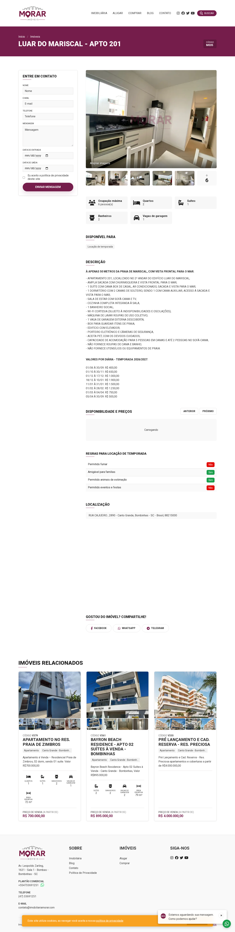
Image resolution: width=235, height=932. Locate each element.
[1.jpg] (184, 178)
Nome (26, 85)
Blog (150, 13)
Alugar (118, 13)
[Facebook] (183, 13)
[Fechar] (221, 915)
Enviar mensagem (48, 187)
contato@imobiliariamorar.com (36, 907)
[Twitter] (188, 13)
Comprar (134, 13)
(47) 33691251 (27, 896)
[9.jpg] (95, 178)
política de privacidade (109, 920)
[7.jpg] (162, 178)
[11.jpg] (140, 178)
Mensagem (28, 123)
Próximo (208, 411)
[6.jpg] (117, 178)
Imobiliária (99, 13)
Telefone (28, 111)
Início (21, 36)
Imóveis (35, 36)
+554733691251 (28, 885)
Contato (165, 13)
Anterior (189, 411)
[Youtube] (192, 13)
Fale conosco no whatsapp (227, 924)
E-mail (26, 98)
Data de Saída (30, 162)
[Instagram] (178, 13)
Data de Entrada (32, 150)
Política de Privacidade (83, 872)
